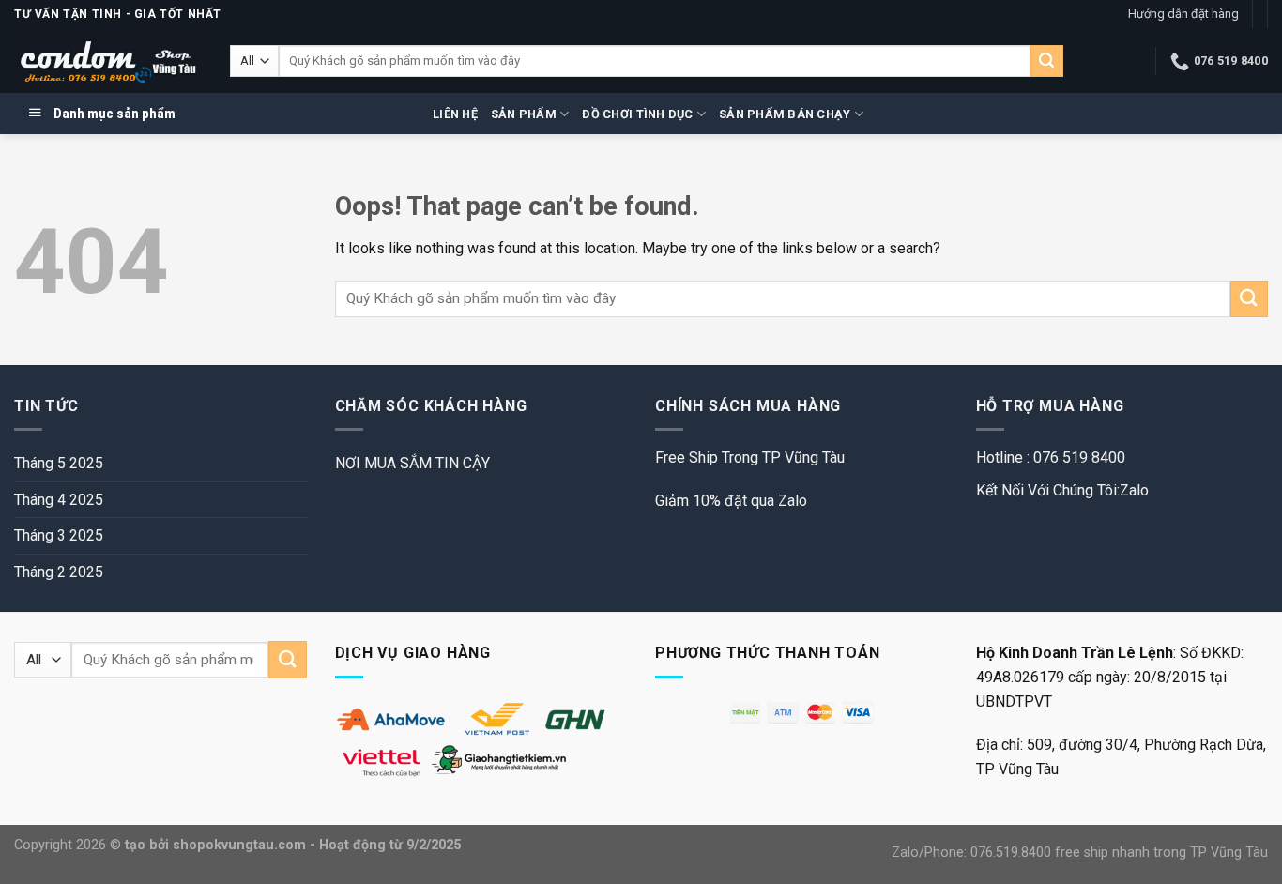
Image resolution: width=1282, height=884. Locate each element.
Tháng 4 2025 (58, 500)
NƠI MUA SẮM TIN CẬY (412, 463)
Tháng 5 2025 (58, 463)
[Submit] (1046, 61)
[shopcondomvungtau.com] (108, 61)
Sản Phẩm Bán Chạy (784, 114)
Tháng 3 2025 (58, 535)
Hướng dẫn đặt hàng (1183, 14)
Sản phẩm (524, 114)
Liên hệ (455, 114)
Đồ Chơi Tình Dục (637, 114)
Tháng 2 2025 (58, 572)
